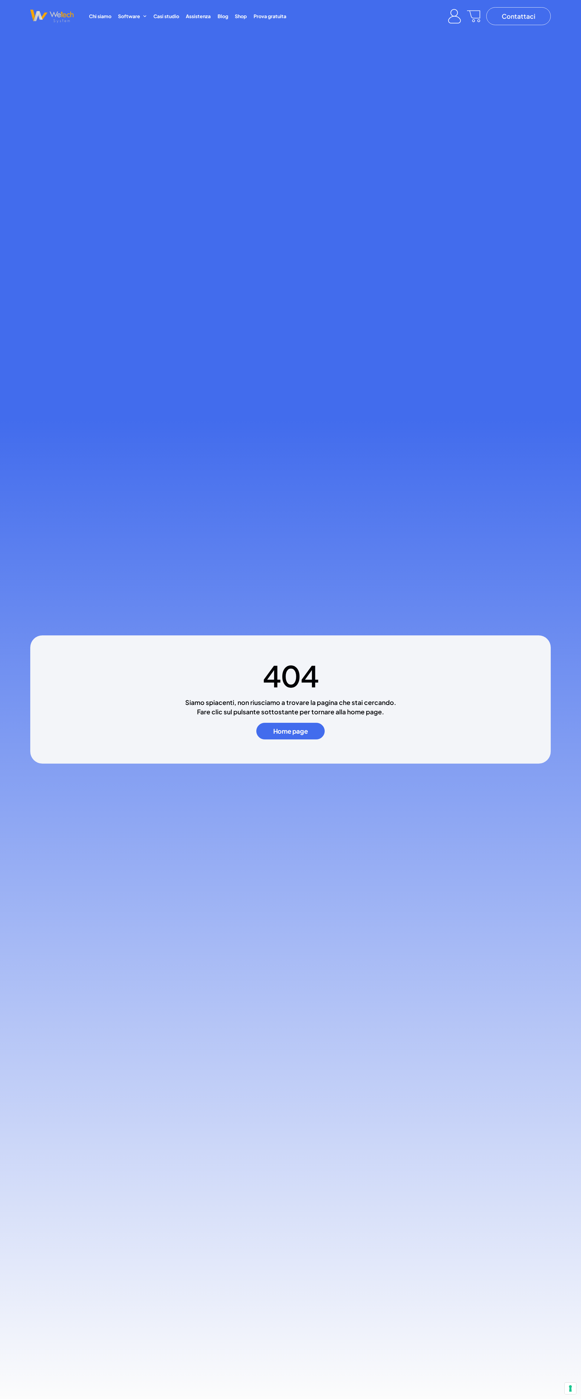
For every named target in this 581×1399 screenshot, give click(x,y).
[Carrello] (473, 16)
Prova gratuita (270, 16)
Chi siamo (100, 16)
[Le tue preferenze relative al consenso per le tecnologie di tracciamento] (570, 1388)
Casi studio (166, 16)
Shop (241, 16)
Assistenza (198, 16)
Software (129, 16)
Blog (223, 16)
